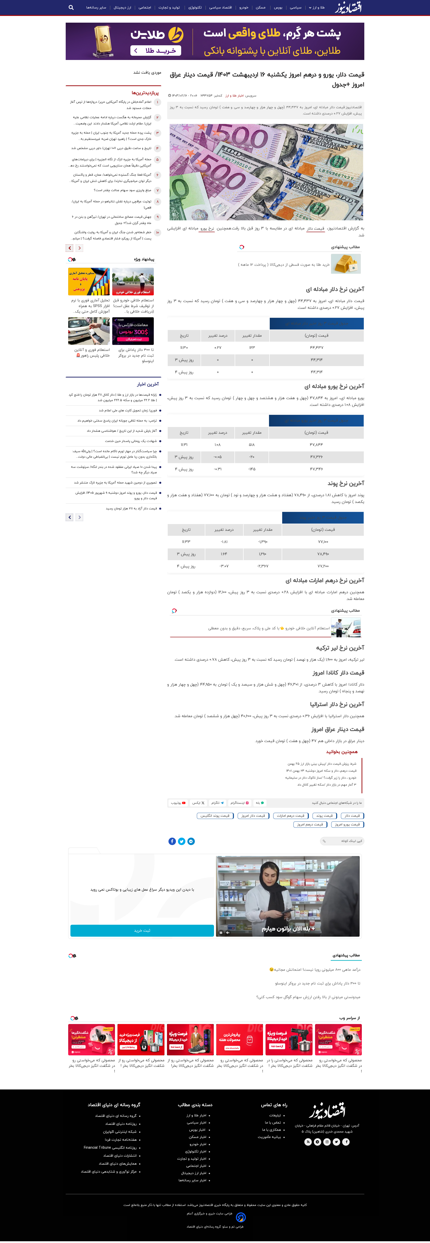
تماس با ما (273, 1122)
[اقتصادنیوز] (327, 1110)
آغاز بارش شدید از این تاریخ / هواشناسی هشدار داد (122, 431)
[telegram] (317, 1142)
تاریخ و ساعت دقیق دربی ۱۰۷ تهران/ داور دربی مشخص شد (111, 148)
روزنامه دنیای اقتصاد (121, 1124)
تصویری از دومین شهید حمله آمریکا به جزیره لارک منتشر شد (115, 483)
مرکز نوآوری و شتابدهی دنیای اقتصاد (109, 1171)
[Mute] (228, 933)
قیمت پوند (324, 815)
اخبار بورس (197, 1130)
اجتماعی (145, 7)
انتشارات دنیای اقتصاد (120, 1155)
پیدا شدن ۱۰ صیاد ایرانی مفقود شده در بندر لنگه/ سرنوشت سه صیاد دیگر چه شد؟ (114, 470)
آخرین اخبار (148, 384)
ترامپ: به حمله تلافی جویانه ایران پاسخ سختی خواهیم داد (117, 421)
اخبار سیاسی (196, 1122)
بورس (278, 7)
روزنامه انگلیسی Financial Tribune (110, 1147)
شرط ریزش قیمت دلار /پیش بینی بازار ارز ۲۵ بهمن (322, 764)
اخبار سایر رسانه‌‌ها (192, 1180)
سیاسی (296, 7)
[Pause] (221, 933)
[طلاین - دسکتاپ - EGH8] (215, 41)
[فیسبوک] (172, 841)
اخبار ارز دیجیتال (193, 1173)
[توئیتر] (181, 841)
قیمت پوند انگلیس (215, 815)
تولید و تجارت (170, 7)
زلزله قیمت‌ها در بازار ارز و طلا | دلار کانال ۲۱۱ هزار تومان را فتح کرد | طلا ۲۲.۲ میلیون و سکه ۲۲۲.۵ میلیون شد (113, 398)
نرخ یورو (206, 228)
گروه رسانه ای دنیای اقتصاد (116, 1116)
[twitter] (336, 1142)
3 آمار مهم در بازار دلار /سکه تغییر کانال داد (326, 785)
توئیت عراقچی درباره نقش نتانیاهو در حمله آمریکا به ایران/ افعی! (111, 204)
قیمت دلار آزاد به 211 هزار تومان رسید (131, 508)
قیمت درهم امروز (310, 824)
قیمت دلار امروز (253, 815)
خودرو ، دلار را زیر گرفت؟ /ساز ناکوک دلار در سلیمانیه (320, 778)
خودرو (243, 7)
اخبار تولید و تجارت (191, 1158)
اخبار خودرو (198, 1144)
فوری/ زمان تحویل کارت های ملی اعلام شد (128, 410)
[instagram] (327, 1142)
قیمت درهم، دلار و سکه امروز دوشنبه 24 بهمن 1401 (321, 771)
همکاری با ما (271, 1130)
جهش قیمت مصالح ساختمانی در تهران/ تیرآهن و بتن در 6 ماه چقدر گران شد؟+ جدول (111, 220)
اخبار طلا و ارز (234, 96)
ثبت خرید (142, 930)
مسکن (261, 7)
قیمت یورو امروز (347, 824)
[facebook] (346, 1142)
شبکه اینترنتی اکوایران (120, 1132)
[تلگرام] (191, 841)
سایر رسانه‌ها (96, 7)
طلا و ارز (319, 7)
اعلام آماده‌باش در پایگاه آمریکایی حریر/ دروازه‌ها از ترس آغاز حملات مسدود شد (110, 105)
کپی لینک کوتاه (351, 841)
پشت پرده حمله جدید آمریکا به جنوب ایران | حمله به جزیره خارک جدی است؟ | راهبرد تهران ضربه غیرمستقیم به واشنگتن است (111, 136)
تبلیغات (275, 1115)
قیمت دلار (315, 228)
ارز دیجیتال (122, 7)
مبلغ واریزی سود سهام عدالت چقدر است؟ (122, 190)
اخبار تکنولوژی (195, 1151)
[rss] (308, 1142)
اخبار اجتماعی (196, 1166)
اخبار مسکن (197, 1137)
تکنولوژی (195, 7)
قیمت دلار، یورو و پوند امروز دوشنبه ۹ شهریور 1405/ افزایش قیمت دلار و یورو (116, 496)
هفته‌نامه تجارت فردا (121, 1139)
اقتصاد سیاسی (220, 7)
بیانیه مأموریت (269, 1137)
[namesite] (348, 7)
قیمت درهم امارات (290, 815)
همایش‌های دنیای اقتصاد (118, 1163)
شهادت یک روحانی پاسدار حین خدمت (131, 441)
